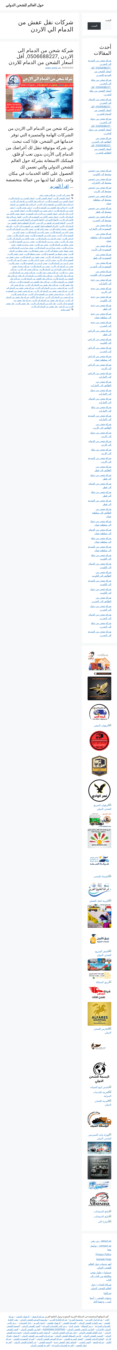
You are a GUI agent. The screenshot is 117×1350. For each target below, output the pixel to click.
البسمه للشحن (45, 1342)
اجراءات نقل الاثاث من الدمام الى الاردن (27, 201)
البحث (108, 20)
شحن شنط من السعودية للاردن (54, 254)
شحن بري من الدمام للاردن (47, 241)
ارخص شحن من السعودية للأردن (39, 210)
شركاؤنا (107, 1293)
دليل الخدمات (25, 1323)
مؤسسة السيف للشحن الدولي (33, 1319)
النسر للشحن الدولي (31, 1326)
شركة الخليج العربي (58, 1319)
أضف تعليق (65, 309)
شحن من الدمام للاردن (40, 266)
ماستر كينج (74, 1326)
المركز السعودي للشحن (23, 1339)
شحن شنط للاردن (36, 251)
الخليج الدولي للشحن (94, 1339)
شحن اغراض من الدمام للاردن (48, 238)
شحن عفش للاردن (15, 254)
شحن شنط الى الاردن (54, 251)
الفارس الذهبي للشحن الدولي (80, 1329)
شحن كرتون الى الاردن (17, 260)
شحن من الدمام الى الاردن (62, 266)
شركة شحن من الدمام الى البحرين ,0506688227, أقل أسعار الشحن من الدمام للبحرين (100, 106)
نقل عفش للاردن (22, 303)
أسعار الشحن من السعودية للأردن (59, 201)
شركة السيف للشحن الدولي (49, 1339)
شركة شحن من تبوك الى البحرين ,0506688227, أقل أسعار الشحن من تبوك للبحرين (100, 126)
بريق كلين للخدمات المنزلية (54, 1326)
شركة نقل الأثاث (37, 297)
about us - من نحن (101, 1241)
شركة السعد (98, 1342)
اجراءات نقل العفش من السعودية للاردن (50, 207)
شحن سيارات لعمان (25, 244)
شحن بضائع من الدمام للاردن (61, 244)
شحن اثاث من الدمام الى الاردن (19, 229)
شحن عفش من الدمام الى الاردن (59, 257)
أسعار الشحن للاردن (44, 198)
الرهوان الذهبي (22, 1316)
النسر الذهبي (85, 1342)
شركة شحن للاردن (19, 294)
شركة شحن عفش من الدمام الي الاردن (50, 291)
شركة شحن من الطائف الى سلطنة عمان (101, 513)
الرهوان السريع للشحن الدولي (36, 1332)
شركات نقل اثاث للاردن (63, 275)
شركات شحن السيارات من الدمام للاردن (56, 269)
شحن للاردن (14, 263)
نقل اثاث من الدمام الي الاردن (43, 303)
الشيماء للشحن (69, 1323)
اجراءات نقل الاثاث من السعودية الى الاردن (55, 204)
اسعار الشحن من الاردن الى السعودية (41, 213)
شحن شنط (68, 251)
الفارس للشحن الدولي (30, 1329)
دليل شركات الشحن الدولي (64, 1332)
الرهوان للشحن (53, 1323)
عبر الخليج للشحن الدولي (25, 1342)
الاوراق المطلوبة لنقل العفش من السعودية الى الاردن (36, 226)
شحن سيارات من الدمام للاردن (47, 248)
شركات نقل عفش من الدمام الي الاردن (41, 285)
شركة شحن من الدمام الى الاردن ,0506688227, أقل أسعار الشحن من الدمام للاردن (41, 56)
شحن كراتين (50, 260)
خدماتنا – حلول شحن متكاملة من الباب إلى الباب (100, 1276)
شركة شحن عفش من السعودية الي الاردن (46, 294)
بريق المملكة (87, 1326)
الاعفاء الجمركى (51, 220)
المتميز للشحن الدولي (93, 1335)
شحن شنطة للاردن (32, 254)
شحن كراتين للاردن (36, 260)
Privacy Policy (103, 1254)
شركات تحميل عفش (20, 266)
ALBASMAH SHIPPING (54, 1329)
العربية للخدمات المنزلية (63, 1345)
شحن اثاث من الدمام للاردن (37, 232)
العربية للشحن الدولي (40, 1345)
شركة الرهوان (38, 1316)
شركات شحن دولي (47, 195)
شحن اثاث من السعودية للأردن (43, 235)
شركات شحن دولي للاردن (47, 272)
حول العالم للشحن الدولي (25, 5)
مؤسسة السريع (76, 1319)
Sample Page (103, 1259)
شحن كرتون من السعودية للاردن (33, 263)
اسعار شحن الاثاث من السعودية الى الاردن (40, 217)
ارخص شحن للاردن (24, 207)
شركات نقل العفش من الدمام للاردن (36, 278)
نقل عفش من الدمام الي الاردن (44, 306)
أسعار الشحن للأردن (61, 198)
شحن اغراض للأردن (21, 235)
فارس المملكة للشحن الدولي (68, 1335)
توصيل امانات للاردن (58, 229)
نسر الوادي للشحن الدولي (90, 1323)
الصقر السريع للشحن (73, 1339)
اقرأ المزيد (59, 186)
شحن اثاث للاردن (41, 229)
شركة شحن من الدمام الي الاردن (59, 297)
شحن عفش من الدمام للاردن (32, 257)
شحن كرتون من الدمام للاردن (61, 263)
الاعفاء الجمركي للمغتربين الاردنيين (50, 223)
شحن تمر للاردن (41, 244)
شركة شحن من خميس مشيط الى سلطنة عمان (99, 200)
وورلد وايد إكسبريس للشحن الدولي (37, 1335)
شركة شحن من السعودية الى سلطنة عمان (100, 237)
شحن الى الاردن (63, 195)
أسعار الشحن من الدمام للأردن (21, 198)
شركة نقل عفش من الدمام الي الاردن (48, 300)
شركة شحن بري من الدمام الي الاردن (51, 288)
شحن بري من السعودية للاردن (22, 241)
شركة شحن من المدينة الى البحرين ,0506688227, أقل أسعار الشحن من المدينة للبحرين (99, 68)
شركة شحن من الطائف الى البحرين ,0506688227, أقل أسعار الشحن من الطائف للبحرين (101, 145)
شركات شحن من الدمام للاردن (22, 272)
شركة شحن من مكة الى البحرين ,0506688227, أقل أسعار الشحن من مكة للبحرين (100, 87)
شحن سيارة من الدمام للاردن (21, 248)
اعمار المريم (39, 1323)
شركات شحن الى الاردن (28, 269)
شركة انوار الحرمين (94, 1319)
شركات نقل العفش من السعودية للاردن (33, 281)
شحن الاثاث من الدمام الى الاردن (20, 238)
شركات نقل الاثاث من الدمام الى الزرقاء (35, 275)
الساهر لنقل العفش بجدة (65, 1342)
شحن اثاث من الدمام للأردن (61, 232)
